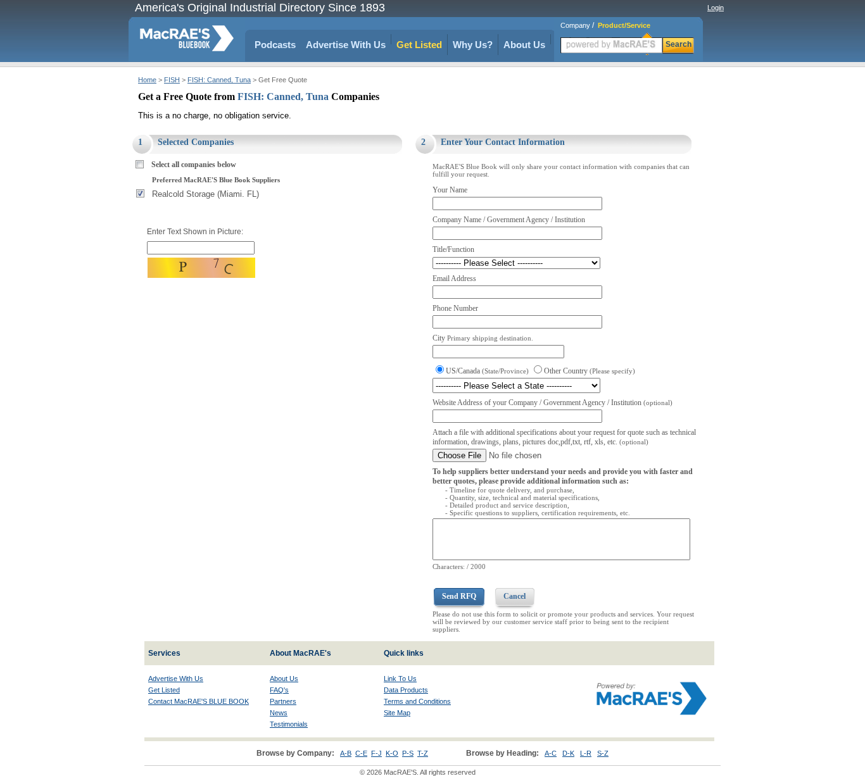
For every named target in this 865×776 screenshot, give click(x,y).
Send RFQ (459, 596)
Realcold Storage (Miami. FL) (205, 194)
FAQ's (279, 690)
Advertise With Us (346, 44)
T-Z (422, 753)
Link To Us (400, 678)
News (278, 713)
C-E (361, 753)
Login (715, 7)
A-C (551, 753)
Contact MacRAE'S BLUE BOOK (198, 701)
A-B (345, 753)
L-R (585, 753)
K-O (392, 753)
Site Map (397, 713)
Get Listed (419, 44)
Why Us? (473, 44)
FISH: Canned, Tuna (219, 80)
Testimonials (289, 724)
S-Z (603, 753)
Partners (283, 701)
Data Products (406, 690)
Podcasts (275, 44)
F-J (376, 753)
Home (147, 80)
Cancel (514, 596)
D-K (568, 753)
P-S (408, 753)
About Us (524, 44)
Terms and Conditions (417, 701)
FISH (172, 80)
